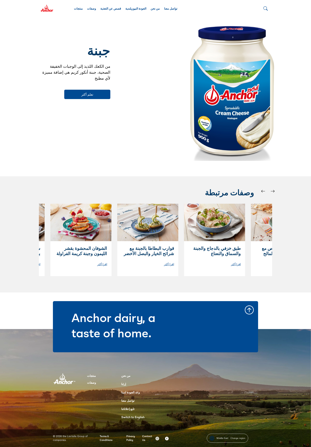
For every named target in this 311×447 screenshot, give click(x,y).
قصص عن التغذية (110, 8)
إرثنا (123, 384)
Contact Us (147, 438)
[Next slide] (272, 191)
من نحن (155, 8)
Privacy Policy (130, 438)
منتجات (78, 8)
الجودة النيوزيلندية (135, 8)
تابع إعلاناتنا (127, 408)
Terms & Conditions (106, 438)
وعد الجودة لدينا (130, 392)
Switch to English (133, 417)
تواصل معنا (170, 8)
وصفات (91, 8)
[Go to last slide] (263, 191)
